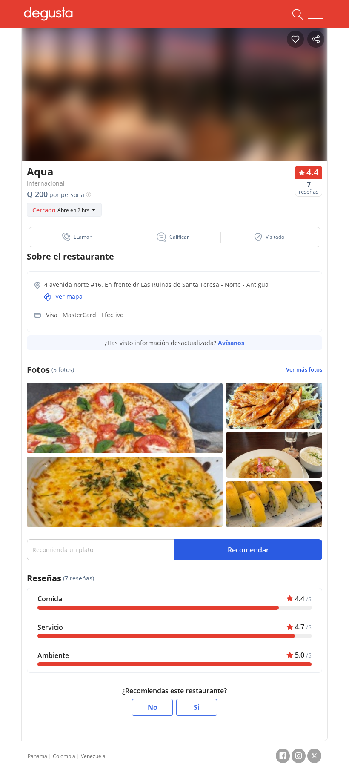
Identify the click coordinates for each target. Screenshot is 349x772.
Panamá (37, 756)
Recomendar (248, 550)
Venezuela (93, 756)
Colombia (64, 756)
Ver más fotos (304, 369)
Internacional (46, 183)
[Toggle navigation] (315, 14)
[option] (174, 104)
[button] (77, 237)
